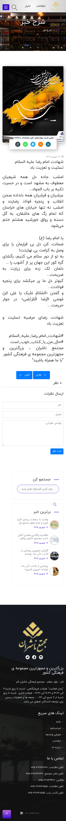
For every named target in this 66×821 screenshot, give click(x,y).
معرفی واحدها (53, 734)
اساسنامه (55, 728)
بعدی (38, 375)
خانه (58, 30)
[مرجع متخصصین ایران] (21, 813)
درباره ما (56, 747)
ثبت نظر (56, 451)
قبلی (27, 375)
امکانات (40, 6)
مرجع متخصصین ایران (32, 813)
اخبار (27, 6)
